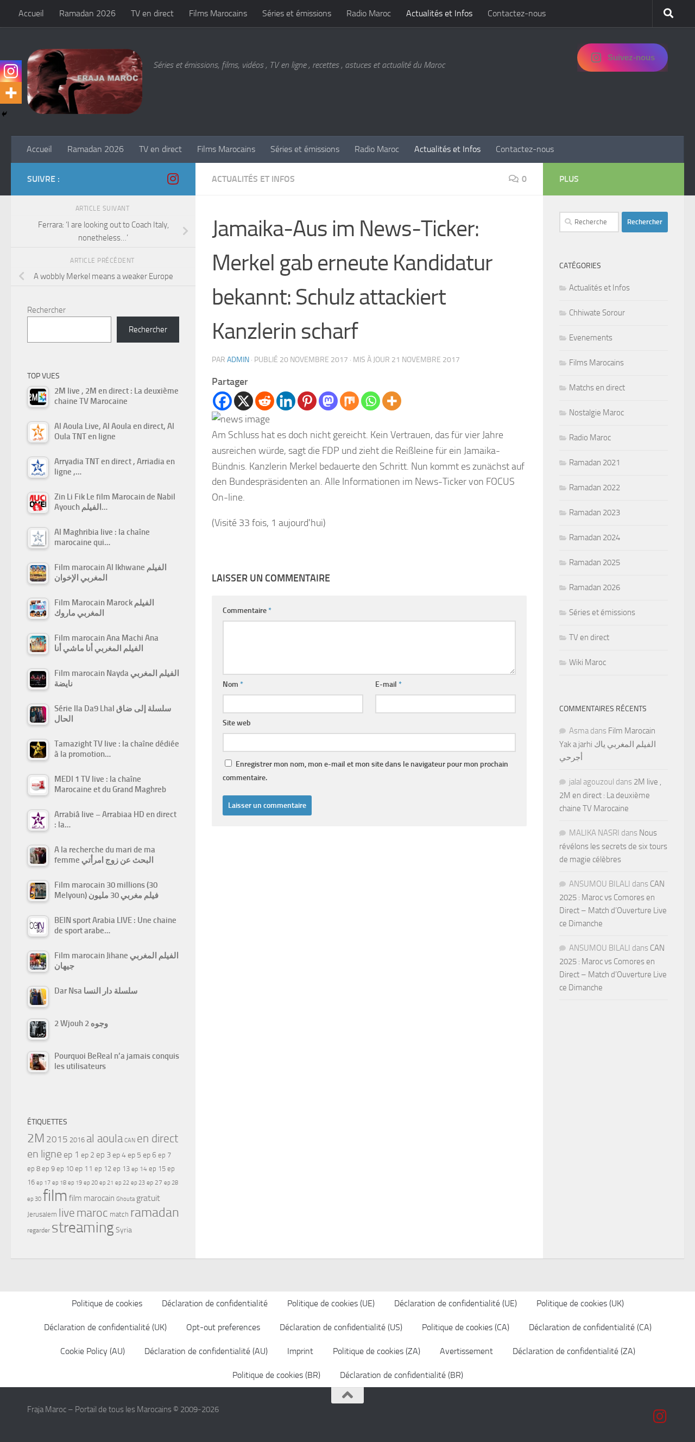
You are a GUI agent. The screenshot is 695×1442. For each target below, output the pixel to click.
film (55, 1195)
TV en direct (152, 13)
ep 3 (103, 1155)
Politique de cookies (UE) (331, 1303)
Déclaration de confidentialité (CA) (590, 1327)
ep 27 (154, 1182)
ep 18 (59, 1182)
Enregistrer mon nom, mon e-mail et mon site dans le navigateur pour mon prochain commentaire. (365, 771)
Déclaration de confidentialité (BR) (401, 1375)
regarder (38, 1230)
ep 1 (71, 1154)
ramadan (154, 1212)
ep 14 (139, 1169)
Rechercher (46, 310)
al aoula (104, 1138)
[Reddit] (264, 400)
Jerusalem (42, 1214)
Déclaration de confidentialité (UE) (455, 1303)
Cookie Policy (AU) (92, 1351)
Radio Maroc (368, 13)
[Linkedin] (285, 400)
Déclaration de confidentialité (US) (341, 1327)
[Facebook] (222, 400)
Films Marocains (218, 13)
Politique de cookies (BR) (276, 1375)
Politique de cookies (107, 1303)
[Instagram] (11, 71)
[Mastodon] (328, 400)
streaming (83, 1227)
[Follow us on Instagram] (172, 178)
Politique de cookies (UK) (580, 1303)
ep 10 (64, 1169)
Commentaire (247, 610)
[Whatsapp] (370, 400)
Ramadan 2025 (594, 562)
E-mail (388, 684)
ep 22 (122, 1182)
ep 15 (157, 1169)
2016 (77, 1140)
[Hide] (4, 114)
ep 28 (171, 1182)
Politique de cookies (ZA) (376, 1351)
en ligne (44, 1153)
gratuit (148, 1198)
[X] (243, 400)
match (119, 1214)
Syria (124, 1229)
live (67, 1212)
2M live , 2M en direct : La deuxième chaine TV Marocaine (610, 795)
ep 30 (34, 1199)
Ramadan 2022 (594, 487)
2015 (57, 1139)
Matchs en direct (597, 388)
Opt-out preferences (223, 1327)
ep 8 (33, 1169)
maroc (92, 1213)
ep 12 (102, 1169)
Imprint (300, 1351)
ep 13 (121, 1169)
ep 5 (134, 1154)
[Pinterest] (307, 400)
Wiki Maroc (587, 662)
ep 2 (87, 1155)
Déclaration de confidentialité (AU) (206, 1351)
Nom (233, 684)
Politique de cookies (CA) (465, 1327)
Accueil (31, 13)
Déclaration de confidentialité (215, 1303)
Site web (237, 723)
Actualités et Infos (439, 13)
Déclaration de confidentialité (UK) (105, 1327)
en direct (157, 1138)
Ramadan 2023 (594, 512)
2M (36, 1138)
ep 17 (43, 1182)
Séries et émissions (296, 13)
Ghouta (125, 1199)
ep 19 (75, 1182)
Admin (238, 359)
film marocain (92, 1198)
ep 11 (84, 1168)
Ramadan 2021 (594, 462)
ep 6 (149, 1155)
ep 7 (164, 1154)
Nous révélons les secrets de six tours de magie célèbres (613, 846)
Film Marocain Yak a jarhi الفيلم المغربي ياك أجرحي (607, 744)
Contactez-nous (517, 13)
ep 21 (106, 1182)
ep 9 (48, 1169)
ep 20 (91, 1182)
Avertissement (466, 1351)
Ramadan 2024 (594, 537)
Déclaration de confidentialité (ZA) (574, 1351)
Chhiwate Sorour (597, 313)
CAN (129, 1140)
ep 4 (119, 1155)
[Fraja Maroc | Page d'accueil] (84, 81)
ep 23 (138, 1182)
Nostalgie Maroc (596, 413)
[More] (391, 400)
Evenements (590, 338)
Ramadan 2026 (87, 13)
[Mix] (349, 400)
